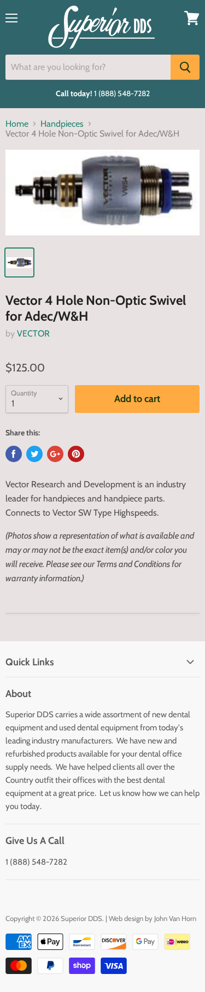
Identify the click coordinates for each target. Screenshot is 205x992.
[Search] (185, 67)
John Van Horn (175, 918)
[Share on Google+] (55, 454)
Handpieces (62, 124)
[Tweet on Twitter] (34, 454)
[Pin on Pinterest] (76, 454)
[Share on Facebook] (13, 454)
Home (16, 124)
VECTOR (33, 333)
